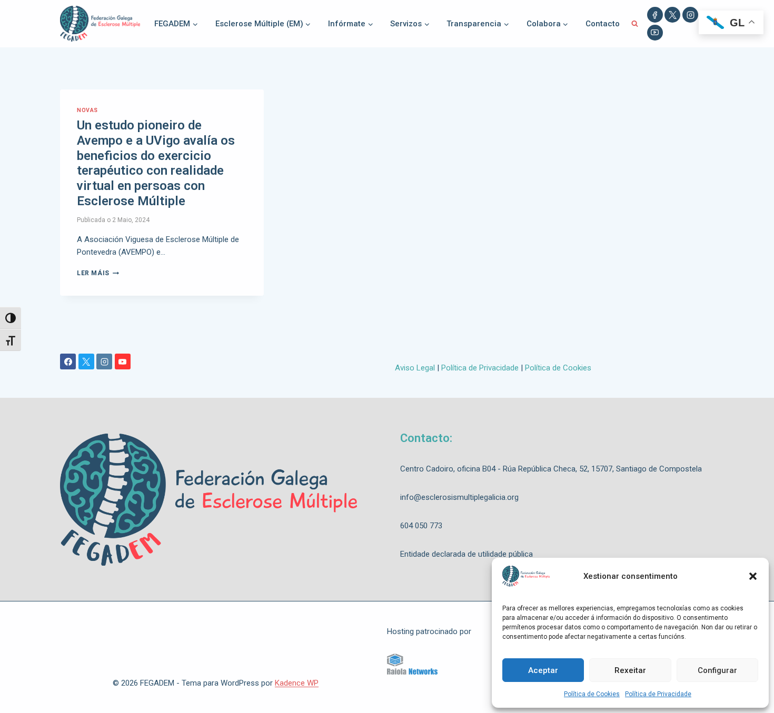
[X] (672, 15)
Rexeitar (630, 670)
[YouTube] (655, 33)
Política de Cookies (592, 694)
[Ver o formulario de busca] (635, 24)
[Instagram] (690, 15)
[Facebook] (655, 15)
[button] (753, 576)
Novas (87, 110)
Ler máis (98, 273)
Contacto (603, 23)
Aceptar (543, 670)
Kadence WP (297, 683)
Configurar (717, 670)
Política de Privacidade (658, 694)
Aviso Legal (415, 368)
